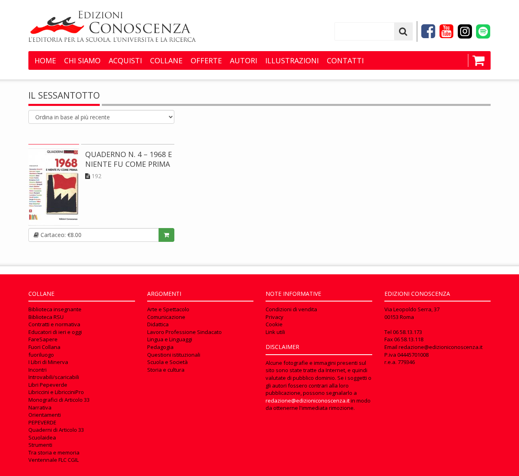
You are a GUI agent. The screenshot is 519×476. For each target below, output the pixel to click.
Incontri (37, 369)
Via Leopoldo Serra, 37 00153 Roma (412, 313)
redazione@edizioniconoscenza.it (308, 400)
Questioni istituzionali (173, 354)
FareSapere (43, 339)
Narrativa (39, 407)
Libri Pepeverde (47, 384)
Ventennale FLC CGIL (53, 459)
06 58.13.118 (408, 339)
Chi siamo (82, 60)
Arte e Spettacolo (168, 309)
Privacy (274, 317)
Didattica (158, 324)
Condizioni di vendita (291, 309)
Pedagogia (160, 347)
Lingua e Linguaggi (169, 339)
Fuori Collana (44, 347)
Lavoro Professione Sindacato (184, 332)
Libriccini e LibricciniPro (56, 392)
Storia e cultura (165, 369)
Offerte (206, 60)
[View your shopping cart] (476, 60)
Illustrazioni (292, 60)
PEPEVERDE (42, 422)
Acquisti (125, 60)
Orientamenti (44, 414)
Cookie (274, 324)
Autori (243, 60)
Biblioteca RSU (46, 317)
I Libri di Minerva (48, 362)
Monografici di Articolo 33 (59, 399)
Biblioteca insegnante (54, 309)
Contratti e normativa (54, 324)
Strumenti (40, 444)
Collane (166, 60)
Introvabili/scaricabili (53, 377)
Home (45, 60)
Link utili (275, 332)
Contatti (345, 60)
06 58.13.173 (407, 332)
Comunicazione (166, 317)
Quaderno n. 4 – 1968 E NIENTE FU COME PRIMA (128, 159)
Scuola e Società (167, 362)
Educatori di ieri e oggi (55, 332)
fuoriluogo (41, 354)
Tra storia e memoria (53, 452)
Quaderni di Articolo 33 (56, 429)
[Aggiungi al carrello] (166, 235)
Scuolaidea (42, 437)
